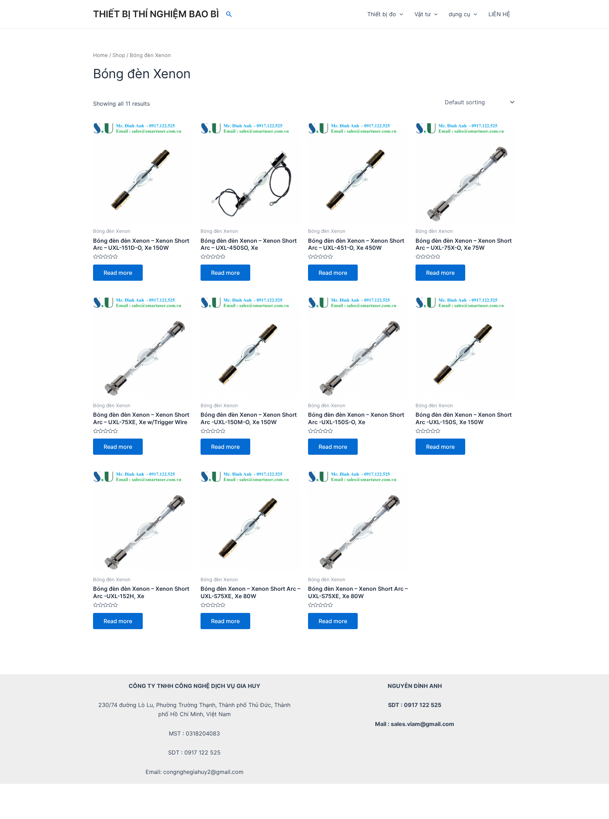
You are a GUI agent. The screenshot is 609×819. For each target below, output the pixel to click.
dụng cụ (459, 14)
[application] (399, 14)
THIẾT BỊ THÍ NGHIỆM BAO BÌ (156, 13)
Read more (118, 272)
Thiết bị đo (381, 14)
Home (100, 55)
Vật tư (422, 14)
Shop (118, 55)
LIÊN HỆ (499, 14)
